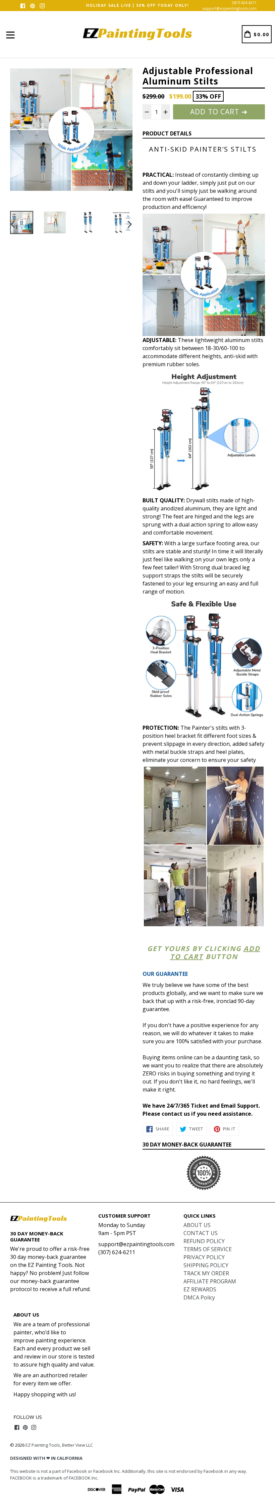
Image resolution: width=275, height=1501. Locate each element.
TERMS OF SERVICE (207, 1249)
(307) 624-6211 (244, 2)
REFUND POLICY (204, 1241)
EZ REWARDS (199, 1289)
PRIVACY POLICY (204, 1257)
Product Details (167, 133)
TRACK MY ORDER (206, 1273)
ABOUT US (197, 1225)
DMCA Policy (199, 1297)
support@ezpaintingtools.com (229, 8)
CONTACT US (200, 1233)
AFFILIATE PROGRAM (209, 1281)
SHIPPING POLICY (205, 1265)
